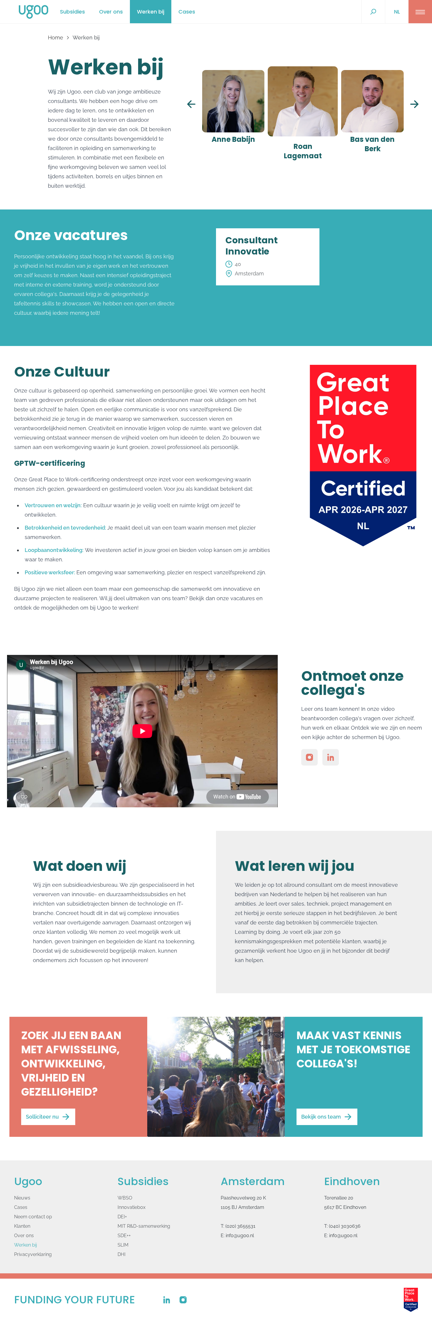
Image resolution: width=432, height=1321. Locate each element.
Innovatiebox (131, 1207)
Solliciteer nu (42, 1117)
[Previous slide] (191, 104)
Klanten (22, 1226)
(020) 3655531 (240, 1226)
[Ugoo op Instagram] (309, 757)
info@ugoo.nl (240, 1235)
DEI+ (122, 1216)
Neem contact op (33, 1216)
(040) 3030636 (345, 1226)
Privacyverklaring (33, 1254)
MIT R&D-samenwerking (144, 1226)
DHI (121, 1254)
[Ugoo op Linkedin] (330, 757)
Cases (186, 11)
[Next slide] (414, 104)
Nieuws (22, 1198)
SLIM (123, 1245)
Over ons (111, 11)
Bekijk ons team (321, 1117)
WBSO (125, 1198)
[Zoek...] (373, 12)
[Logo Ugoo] (33, 12)
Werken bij (150, 11)
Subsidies (72, 11)
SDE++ (124, 1235)
